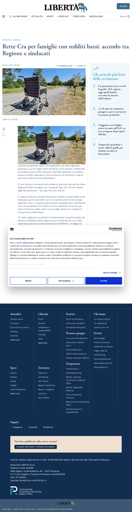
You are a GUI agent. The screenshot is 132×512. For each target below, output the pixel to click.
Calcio (13, 373)
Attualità (37, 16)
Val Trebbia (43, 397)
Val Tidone (43, 381)
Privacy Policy (30, 509)
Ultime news (16, 319)
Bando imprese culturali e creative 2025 (75, 380)
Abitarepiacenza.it (103, 363)
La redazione (100, 323)
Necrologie (96, 16)
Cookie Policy (18, 509)
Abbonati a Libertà (103, 346)
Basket (13, 377)
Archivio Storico (102, 342)
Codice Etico (72, 369)
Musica (41, 323)
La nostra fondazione (77, 338)
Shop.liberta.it (101, 367)
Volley (13, 381)
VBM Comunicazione (76, 354)
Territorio (79, 16)
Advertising (99, 355)
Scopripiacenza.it (102, 359)
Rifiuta (28, 281)
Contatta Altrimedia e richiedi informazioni (35, 447)
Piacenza (42, 373)
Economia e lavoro (19, 327)
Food (40, 319)
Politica (14, 331)
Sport (50, 16)
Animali (42, 334)
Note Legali (6, 509)
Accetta (103, 281)
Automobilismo (18, 389)
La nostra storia (102, 319)
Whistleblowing (73, 373)
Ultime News (20, 16)
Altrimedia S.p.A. (74, 349)
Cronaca (16, 40)
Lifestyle (63, 16)
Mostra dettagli (110, 273)
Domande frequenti (76, 327)
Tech (40, 339)
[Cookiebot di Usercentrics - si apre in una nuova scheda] (111, 229)
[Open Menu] (3, 16)
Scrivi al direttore (74, 319)
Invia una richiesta (75, 323)
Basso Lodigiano (46, 389)
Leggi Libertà (100, 350)
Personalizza (64, 281)
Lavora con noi (101, 327)
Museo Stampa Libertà (77, 358)
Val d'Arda (43, 377)
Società (14, 335)
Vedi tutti (14, 340)
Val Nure (42, 393)
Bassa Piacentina (46, 385)
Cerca (123, 16)
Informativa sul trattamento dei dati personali (55, 509)
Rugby (13, 385)
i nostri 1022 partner (25, 243)
